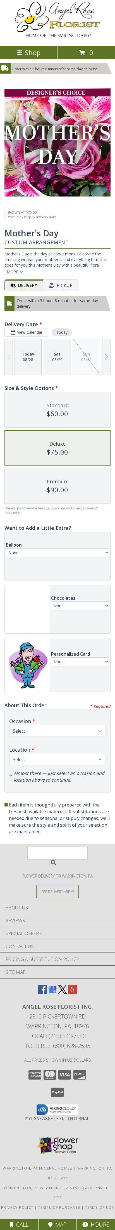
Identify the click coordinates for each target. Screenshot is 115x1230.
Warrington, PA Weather (31, 1187)
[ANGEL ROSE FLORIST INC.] (57, 37)
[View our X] (62, 992)
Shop (32, 52)
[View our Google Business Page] (52, 992)
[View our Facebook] (42, 992)
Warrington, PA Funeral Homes (37, 1168)
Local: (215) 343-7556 (57, 1036)
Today (62, 332)
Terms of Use (99, 1207)
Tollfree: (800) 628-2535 (57, 1046)
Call (20, 1224)
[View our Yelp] (72, 992)
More (12, 271)
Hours (98, 1224)
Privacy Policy (17, 1207)
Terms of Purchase (59, 1207)
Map (59, 1224)
